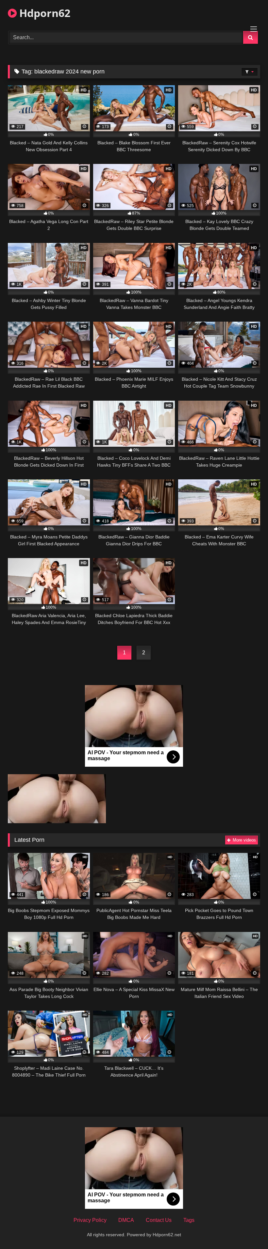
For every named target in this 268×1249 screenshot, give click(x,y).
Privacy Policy (90, 1220)
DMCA (126, 1220)
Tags (188, 1220)
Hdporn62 (43, 13)
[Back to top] (248, 1229)
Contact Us (159, 1220)
